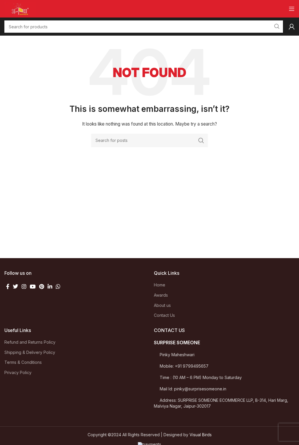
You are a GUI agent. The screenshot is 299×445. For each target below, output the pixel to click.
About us (162, 305)
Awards (161, 295)
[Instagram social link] (24, 286)
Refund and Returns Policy (29, 342)
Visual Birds (201, 434)
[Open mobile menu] (292, 9)
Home (159, 284)
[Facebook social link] (7, 286)
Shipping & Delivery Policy (29, 352)
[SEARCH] (201, 140)
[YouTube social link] (32, 286)
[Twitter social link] (15, 286)
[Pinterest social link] (41, 286)
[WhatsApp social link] (58, 286)
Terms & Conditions (23, 362)
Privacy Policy (18, 372)
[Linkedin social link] (50, 286)
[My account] (292, 26)
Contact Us (164, 315)
